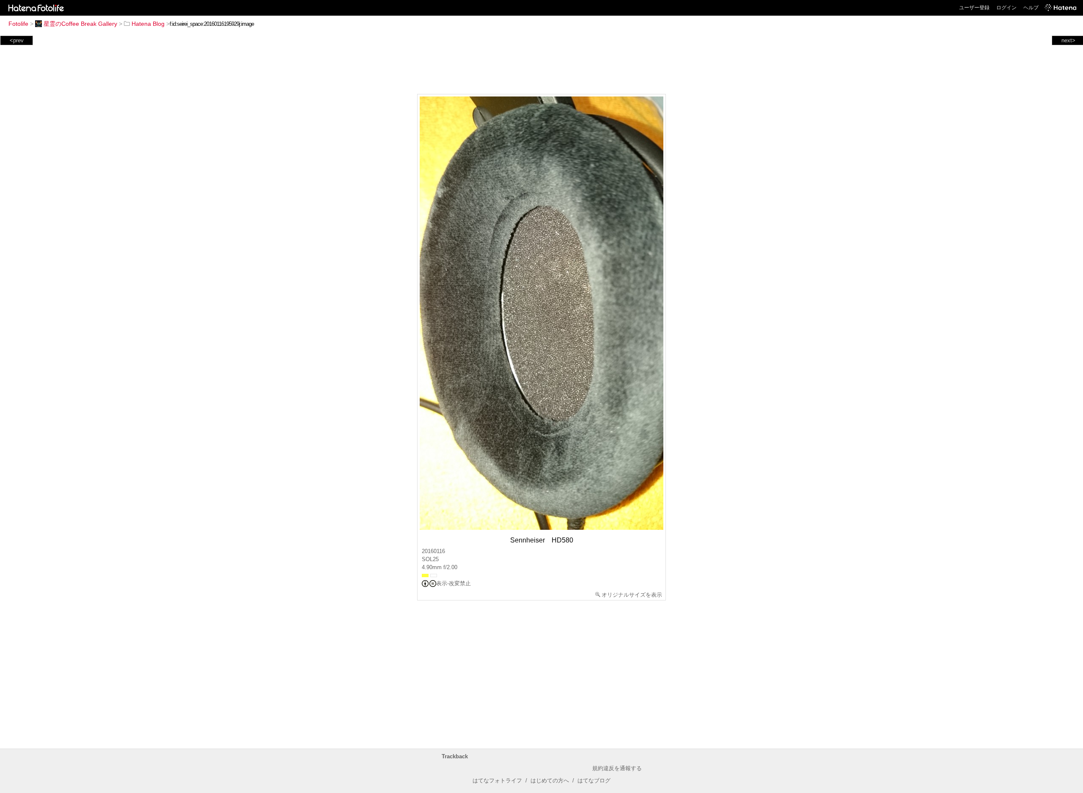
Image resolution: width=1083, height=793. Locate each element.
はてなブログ (593, 780)
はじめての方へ (550, 780)
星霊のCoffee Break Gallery (80, 23)
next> (1068, 40)
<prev (17, 40)
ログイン (1006, 8)
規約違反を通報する (617, 768)
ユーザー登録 (974, 8)
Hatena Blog (148, 23)
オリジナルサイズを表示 (632, 595)
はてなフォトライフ (497, 780)
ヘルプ (1031, 8)
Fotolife (18, 23)
